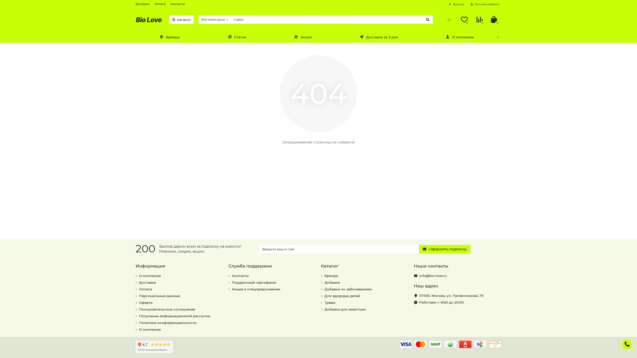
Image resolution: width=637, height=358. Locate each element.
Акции (306, 37)
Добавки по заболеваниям (348, 289)
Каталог (184, 20)
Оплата (160, 4)
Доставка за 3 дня (382, 37)
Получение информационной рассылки (174, 316)
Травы (329, 303)
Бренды (173, 37)
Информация (150, 266)
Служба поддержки (250, 266)
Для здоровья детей (342, 296)
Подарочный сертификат (254, 282)
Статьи (240, 37)
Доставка (143, 4)
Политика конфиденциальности (168, 323)
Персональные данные (159, 296)
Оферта (146, 303)
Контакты (177, 4)
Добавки (332, 282)
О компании (463, 37)
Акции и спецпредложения (256, 289)
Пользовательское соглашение (167, 309)
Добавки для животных (345, 309)
